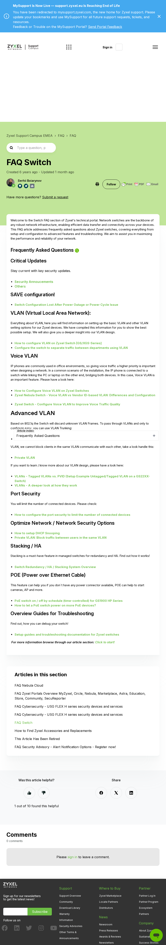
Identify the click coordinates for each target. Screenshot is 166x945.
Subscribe (40, 912)
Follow (111, 184)
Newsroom (105, 924)
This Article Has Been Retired (37, 739)
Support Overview (70, 895)
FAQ (61, 136)
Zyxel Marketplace (110, 895)
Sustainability (147, 936)
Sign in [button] (107, 47)
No (44, 793)
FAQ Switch (23, 723)
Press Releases (108, 930)
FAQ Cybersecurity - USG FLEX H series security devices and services (69, 706)
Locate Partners (108, 901)
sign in (72, 857)
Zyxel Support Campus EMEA (29, 136)
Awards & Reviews (110, 936)
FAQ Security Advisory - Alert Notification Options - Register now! (65, 747)
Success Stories (149, 942)
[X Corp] (116, 792)
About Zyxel (146, 930)
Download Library (69, 907)
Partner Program (148, 901)
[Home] (22, 47)
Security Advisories (70, 926)
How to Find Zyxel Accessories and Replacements (53, 731)
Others (20, 286)
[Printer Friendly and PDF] (140, 184)
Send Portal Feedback (105, 27)
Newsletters (106, 942)
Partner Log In (147, 895)
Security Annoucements (34, 282)
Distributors (106, 907)
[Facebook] (101, 792)
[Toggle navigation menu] (155, 47)
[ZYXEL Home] (10, 885)
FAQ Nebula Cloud (29, 685)
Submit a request (55, 197)
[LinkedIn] (131, 792)
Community (66, 901)
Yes (29, 793)
